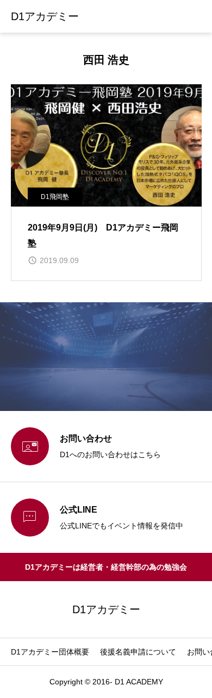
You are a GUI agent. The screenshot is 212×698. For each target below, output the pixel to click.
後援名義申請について (138, 651)
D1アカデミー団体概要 (50, 651)
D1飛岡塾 (55, 197)
